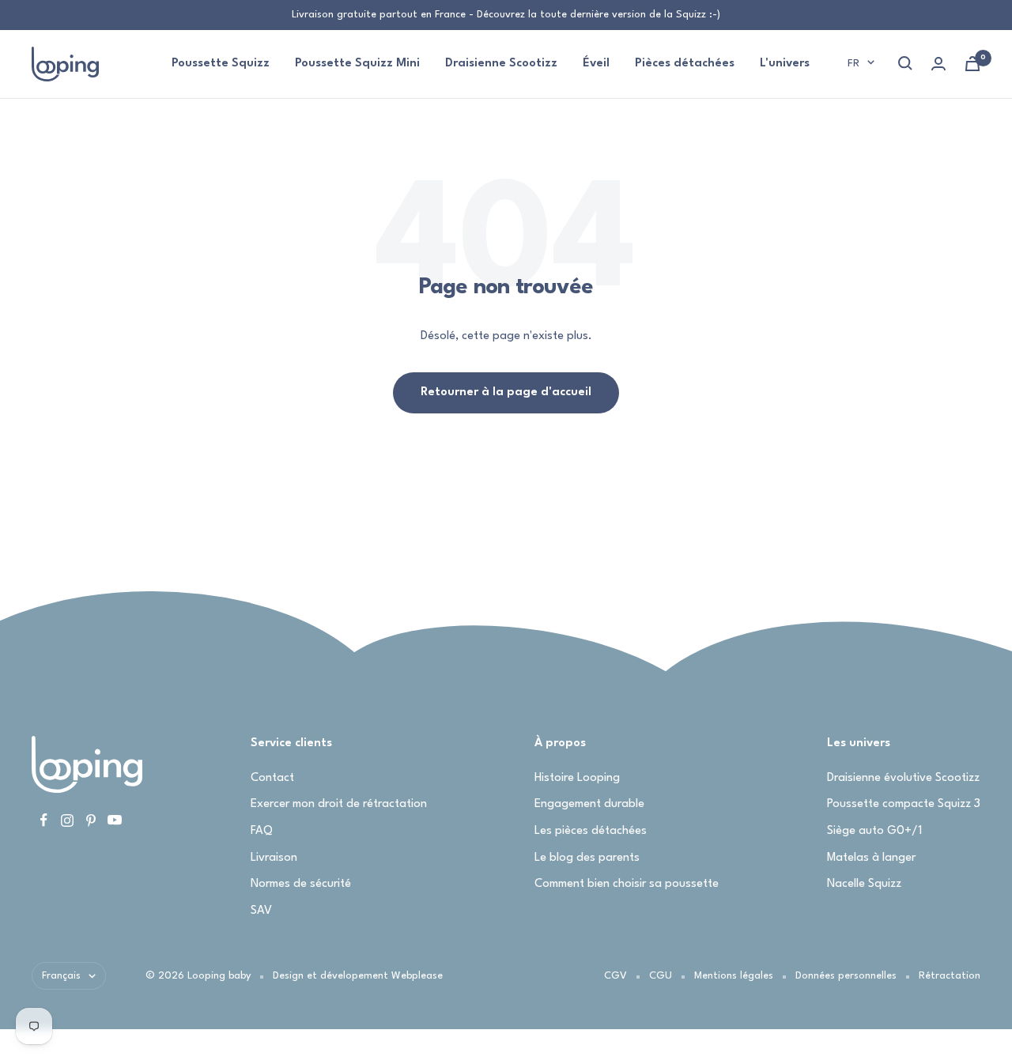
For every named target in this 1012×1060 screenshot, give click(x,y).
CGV (615, 976)
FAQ (262, 831)
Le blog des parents (587, 858)
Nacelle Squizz (864, 884)
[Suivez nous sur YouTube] (114, 820)
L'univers (785, 64)
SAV (261, 911)
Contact (272, 778)
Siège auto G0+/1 (874, 831)
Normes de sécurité (301, 884)
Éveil (596, 64)
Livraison (274, 858)
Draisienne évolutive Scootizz (903, 778)
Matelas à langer (871, 858)
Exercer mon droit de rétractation (339, 804)
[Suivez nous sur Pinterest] (91, 820)
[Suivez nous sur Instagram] (67, 820)
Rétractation (949, 976)
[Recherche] (905, 63)
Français (61, 976)
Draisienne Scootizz (501, 64)
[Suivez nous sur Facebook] (43, 820)
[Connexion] (938, 63)
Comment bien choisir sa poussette (626, 884)
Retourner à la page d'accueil (506, 392)
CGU (660, 976)
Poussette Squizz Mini (357, 64)
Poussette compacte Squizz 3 (903, 804)
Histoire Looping (577, 778)
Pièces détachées (684, 64)
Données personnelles (846, 976)
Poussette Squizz (221, 64)
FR (853, 63)
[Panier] (972, 63)
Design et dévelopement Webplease (358, 976)
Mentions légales (733, 976)
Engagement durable (589, 804)
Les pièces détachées (590, 831)
